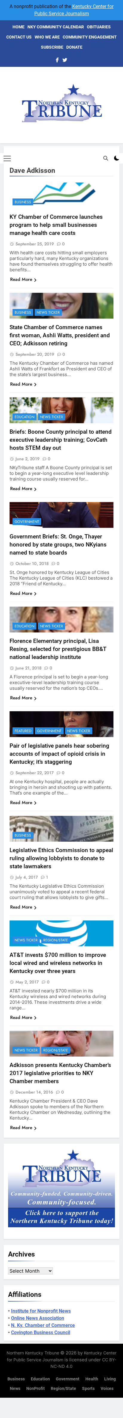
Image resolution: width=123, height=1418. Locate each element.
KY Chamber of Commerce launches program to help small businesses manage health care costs (56, 224)
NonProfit (35, 1388)
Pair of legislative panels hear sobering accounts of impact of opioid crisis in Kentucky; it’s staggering (59, 753)
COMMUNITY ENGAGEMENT (90, 37)
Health (91, 1379)
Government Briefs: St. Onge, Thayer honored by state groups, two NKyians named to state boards (58, 544)
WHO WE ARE (47, 37)
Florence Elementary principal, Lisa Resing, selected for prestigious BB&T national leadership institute (58, 649)
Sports (88, 1388)
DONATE (74, 47)
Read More (21, 279)
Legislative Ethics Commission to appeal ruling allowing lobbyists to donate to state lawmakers (61, 858)
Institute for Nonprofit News (41, 1311)
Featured (23, 731)
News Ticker (48, 312)
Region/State (55, 940)
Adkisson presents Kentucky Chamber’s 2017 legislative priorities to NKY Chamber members (60, 1073)
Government (27, 521)
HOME (18, 26)
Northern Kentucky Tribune (33, 1352)
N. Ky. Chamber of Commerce (43, 1325)
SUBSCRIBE (52, 47)
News (15, 1388)
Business (23, 202)
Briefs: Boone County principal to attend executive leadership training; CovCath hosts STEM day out (61, 439)
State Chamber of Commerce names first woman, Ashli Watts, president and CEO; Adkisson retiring (60, 335)
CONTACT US (19, 37)
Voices (107, 1388)
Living (110, 1379)
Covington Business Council (40, 1332)
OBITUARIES (99, 26)
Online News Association (37, 1318)
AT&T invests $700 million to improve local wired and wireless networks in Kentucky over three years (58, 963)
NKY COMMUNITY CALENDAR (55, 26)
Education (24, 417)
